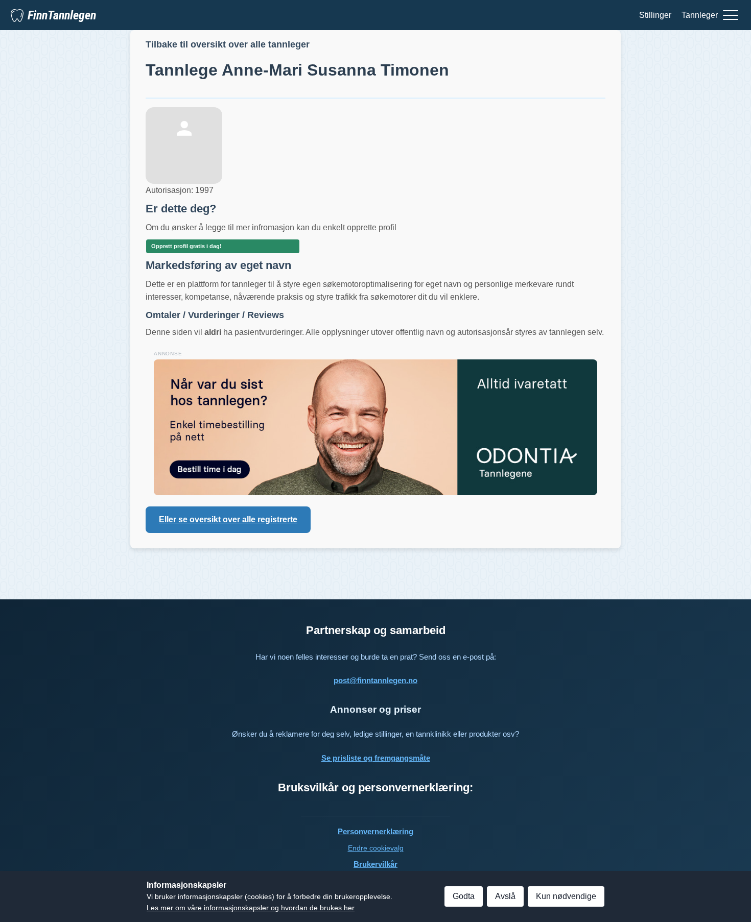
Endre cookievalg (376, 848)
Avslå (505, 896)
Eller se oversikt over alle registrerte (228, 519)
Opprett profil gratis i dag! (186, 246)
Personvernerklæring (375, 831)
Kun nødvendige (566, 896)
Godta (464, 896)
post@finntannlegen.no (375, 680)
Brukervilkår (375, 864)
